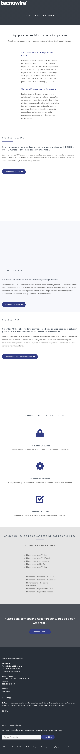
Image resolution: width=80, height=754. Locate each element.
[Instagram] (12, 717)
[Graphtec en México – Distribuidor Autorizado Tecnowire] (14, 3)
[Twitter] (7, 717)
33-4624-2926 (6, 691)
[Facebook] (3, 717)
